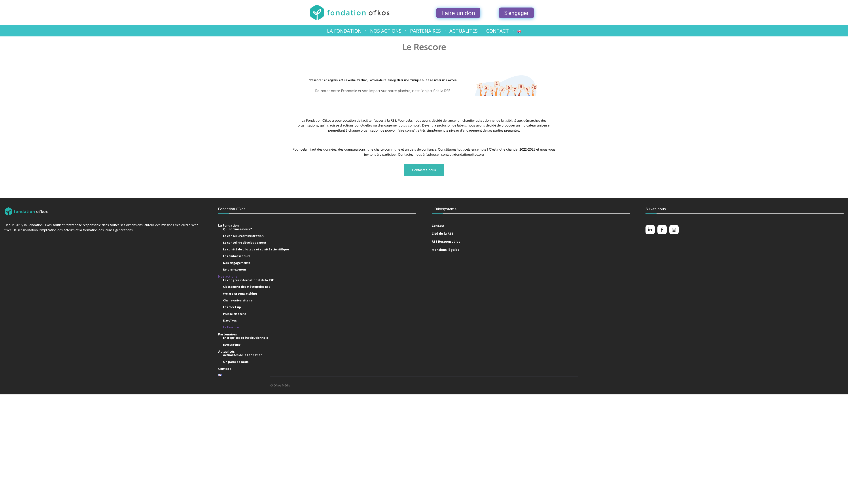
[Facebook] (662, 229)
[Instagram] (674, 229)
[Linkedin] (650, 229)
